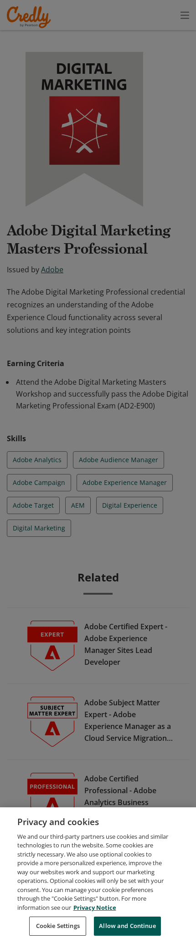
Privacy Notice (94, 907)
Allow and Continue (127, 926)
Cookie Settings (58, 926)
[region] (98, 875)
